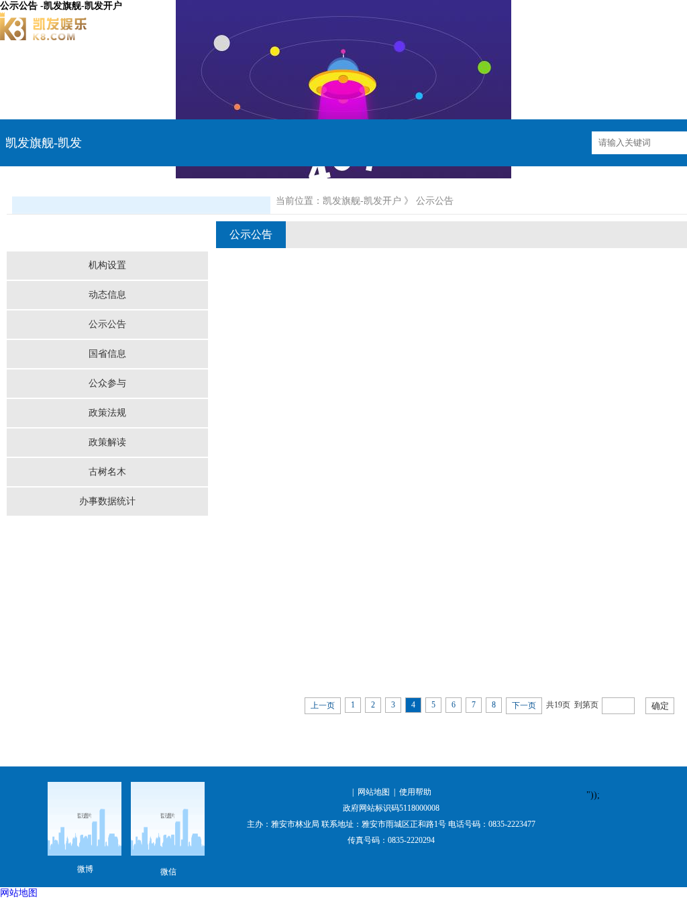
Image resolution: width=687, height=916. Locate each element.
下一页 (524, 705)
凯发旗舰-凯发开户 (362, 201)
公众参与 (107, 383)
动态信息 (107, 295)
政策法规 (107, 413)
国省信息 (107, 354)
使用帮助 (415, 792)
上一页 (323, 705)
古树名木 (107, 472)
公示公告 (107, 324)
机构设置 (107, 265)
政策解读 (107, 442)
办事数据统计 (107, 501)
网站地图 (374, 792)
